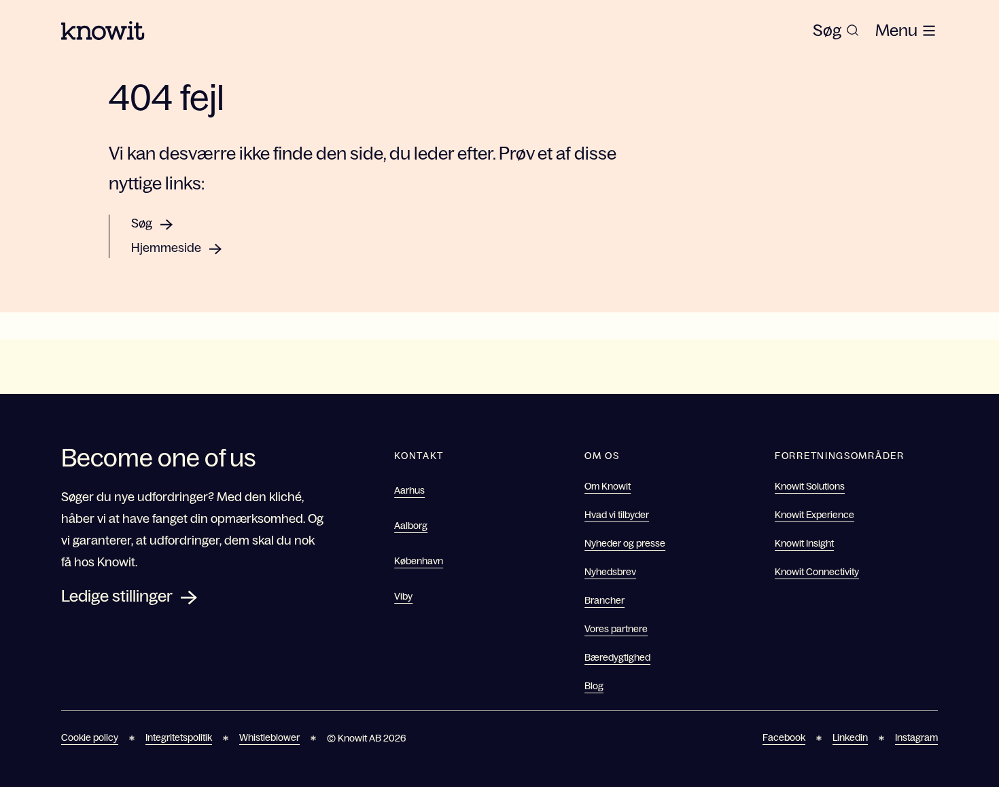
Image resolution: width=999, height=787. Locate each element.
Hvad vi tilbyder (616, 514)
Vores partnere (616, 628)
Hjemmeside (166, 248)
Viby (403, 596)
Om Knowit (607, 486)
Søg (141, 223)
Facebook (784, 737)
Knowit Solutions (810, 486)
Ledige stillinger (117, 596)
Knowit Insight (804, 543)
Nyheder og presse (624, 543)
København (418, 560)
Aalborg (410, 525)
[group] (836, 30)
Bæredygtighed (617, 657)
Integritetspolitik (178, 737)
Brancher (604, 600)
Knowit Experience (814, 514)
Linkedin (850, 737)
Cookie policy (89, 737)
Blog (593, 685)
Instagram (916, 737)
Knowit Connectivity (817, 571)
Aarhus (409, 490)
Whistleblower (269, 737)
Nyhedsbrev (610, 571)
